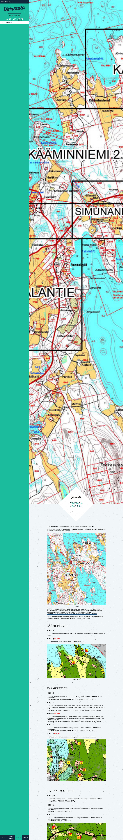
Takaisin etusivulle (15, 15)
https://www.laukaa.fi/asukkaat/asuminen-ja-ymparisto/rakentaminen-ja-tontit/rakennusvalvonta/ (72, 613)
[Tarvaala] (14, 8)
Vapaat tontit (7, 22)
